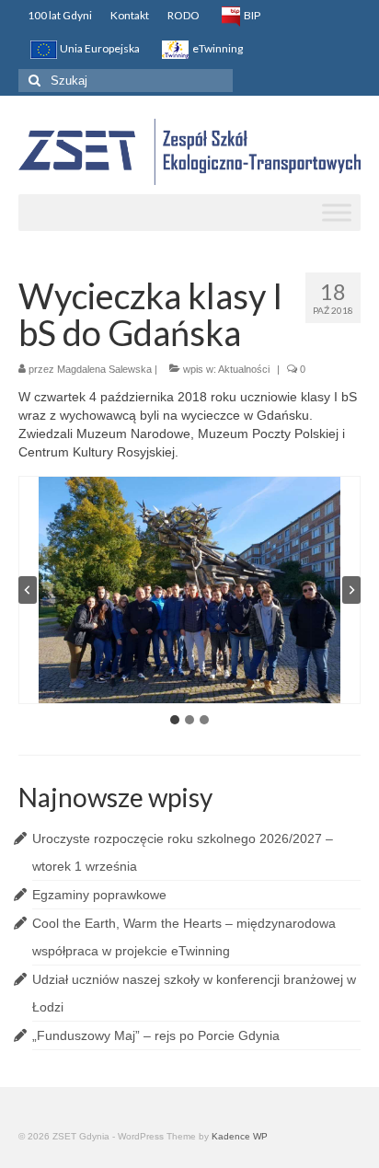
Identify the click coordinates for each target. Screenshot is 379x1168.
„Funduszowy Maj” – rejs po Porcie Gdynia (156, 1035)
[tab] (174, 719)
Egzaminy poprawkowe (99, 894)
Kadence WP (240, 1136)
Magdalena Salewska (104, 369)
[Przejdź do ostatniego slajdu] (27, 590)
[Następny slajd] (351, 590)
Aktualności (244, 369)
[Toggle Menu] (336, 212)
